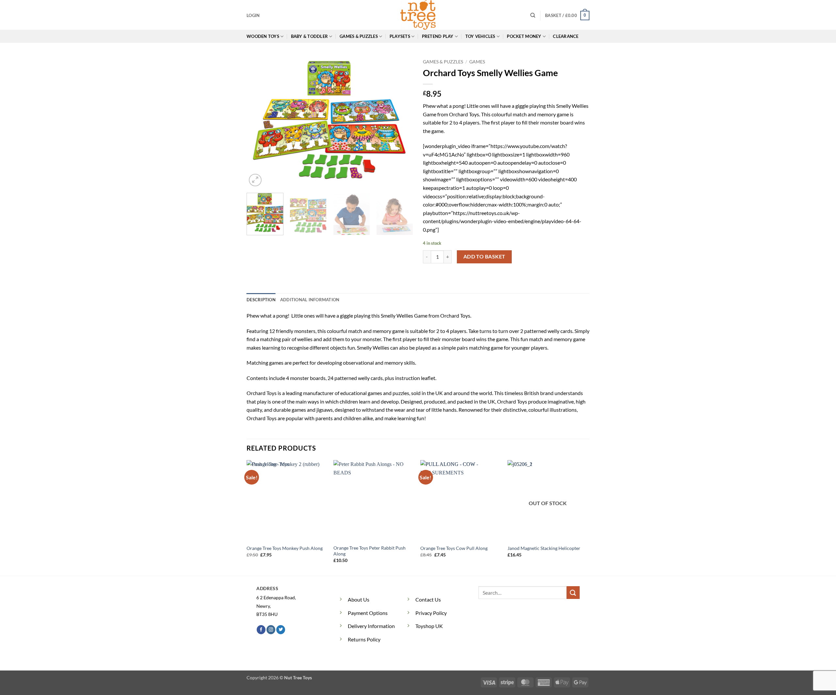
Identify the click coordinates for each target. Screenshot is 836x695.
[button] (253, 15)
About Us (358, 599)
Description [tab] (261, 299)
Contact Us (428, 599)
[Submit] (573, 592)
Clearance (565, 36)
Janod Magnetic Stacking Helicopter (543, 548)
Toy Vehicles (480, 36)
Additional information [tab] (310, 299)
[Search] (532, 15)
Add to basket (484, 256)
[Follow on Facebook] (261, 629)
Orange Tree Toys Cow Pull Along (454, 548)
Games (477, 61)
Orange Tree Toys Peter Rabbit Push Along (369, 551)
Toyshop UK (429, 626)
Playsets (400, 36)
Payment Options (368, 613)
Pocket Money (524, 36)
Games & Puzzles (359, 36)
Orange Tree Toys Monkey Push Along (285, 548)
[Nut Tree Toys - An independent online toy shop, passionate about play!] (418, 15)
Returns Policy (364, 639)
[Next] (402, 122)
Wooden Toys (263, 36)
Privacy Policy (431, 613)
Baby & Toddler (309, 36)
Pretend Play (438, 36)
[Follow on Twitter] (280, 629)
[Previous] (258, 122)
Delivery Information (371, 626)
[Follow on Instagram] (270, 629)
